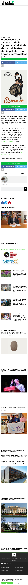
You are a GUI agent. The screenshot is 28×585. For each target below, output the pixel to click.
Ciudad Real (3, 571)
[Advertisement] (14, 20)
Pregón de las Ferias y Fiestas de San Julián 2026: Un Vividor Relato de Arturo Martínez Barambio (13, 409)
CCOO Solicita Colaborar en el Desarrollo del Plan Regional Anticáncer (13, 499)
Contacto (24, 558)
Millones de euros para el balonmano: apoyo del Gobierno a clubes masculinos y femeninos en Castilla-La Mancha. (14, 457)
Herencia (16, 569)
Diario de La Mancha (19, 567)
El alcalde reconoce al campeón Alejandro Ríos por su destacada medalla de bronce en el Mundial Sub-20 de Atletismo (13, 450)
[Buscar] (25, 189)
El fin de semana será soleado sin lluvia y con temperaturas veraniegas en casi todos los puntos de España (19, 273)
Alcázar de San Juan (5, 567)
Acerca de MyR (14, 560)
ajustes (11, 580)
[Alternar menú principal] (25, 2)
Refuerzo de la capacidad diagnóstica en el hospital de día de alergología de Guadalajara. (13, 462)
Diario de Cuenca (18, 566)
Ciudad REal (4, 184)
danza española (8, 184)
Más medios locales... (19, 570)
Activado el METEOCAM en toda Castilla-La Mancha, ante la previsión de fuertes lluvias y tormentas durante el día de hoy (20, 303)
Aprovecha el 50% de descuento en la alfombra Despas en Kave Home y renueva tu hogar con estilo (13, 371)
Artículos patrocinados (6, 558)
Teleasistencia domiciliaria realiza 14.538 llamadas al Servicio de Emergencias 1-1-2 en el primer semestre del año (13, 334)
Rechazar (10, 582)
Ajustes (16, 582)
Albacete (2, 566)
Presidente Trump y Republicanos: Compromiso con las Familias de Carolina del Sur (14, 549)
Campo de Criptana (4, 570)
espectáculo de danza (7, 141)
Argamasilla (3, 569)
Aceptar (4, 582)
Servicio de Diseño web (16, 558)
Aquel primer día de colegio (9, 243)
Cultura (3, 37)
